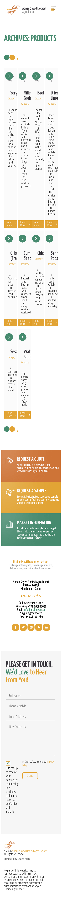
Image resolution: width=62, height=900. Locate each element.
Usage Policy (24, 859)
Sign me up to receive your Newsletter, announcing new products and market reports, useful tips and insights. (12, 790)
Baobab (43, 93)
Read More (9, 224)
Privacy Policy (10, 859)
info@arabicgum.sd (34, 609)
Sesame (16, 351)
